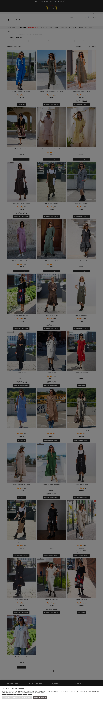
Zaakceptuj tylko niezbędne (12, 697)
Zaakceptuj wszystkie (40, 697)
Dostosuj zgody (26, 697)
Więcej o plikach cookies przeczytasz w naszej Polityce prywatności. (17, 694)
